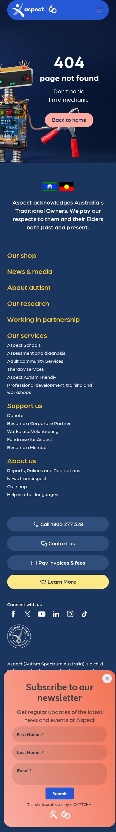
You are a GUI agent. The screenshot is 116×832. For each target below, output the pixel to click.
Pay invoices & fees (61, 562)
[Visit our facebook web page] (13, 614)
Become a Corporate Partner (39, 423)
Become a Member (27, 447)
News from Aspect (27, 478)
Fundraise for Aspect (29, 439)
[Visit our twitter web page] (27, 614)
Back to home (69, 119)
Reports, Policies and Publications (43, 470)
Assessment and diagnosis (36, 353)
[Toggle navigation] (99, 10)
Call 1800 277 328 (61, 524)
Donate (15, 415)
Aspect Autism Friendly (31, 377)
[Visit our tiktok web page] (84, 614)
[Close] (107, 678)
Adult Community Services (35, 361)
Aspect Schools (24, 345)
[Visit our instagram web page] (70, 614)
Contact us (61, 543)
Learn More (62, 581)
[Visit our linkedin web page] (56, 614)
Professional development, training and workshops (49, 388)
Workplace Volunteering (33, 431)
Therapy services (25, 369)
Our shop (17, 486)
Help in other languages (32, 494)
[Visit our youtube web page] (42, 614)
